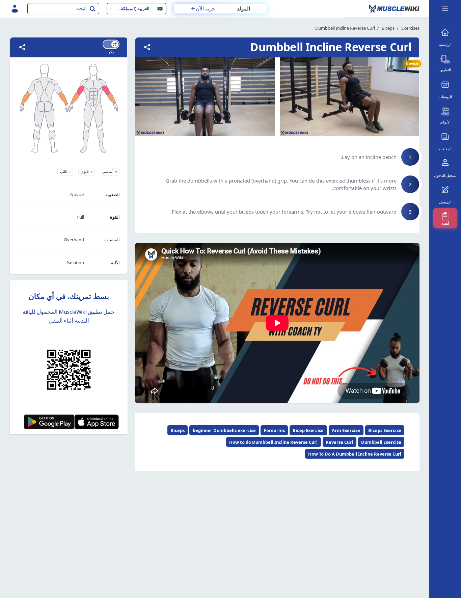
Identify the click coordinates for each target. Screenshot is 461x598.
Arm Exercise (346, 430)
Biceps (388, 28)
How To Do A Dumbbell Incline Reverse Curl (354, 454)
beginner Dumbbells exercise (224, 430)
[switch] (111, 44)
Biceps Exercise (384, 430)
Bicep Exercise (308, 430)
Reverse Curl (339, 442)
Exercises (410, 28)
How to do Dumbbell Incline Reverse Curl (273, 442)
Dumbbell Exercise (381, 442)
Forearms (274, 430)
